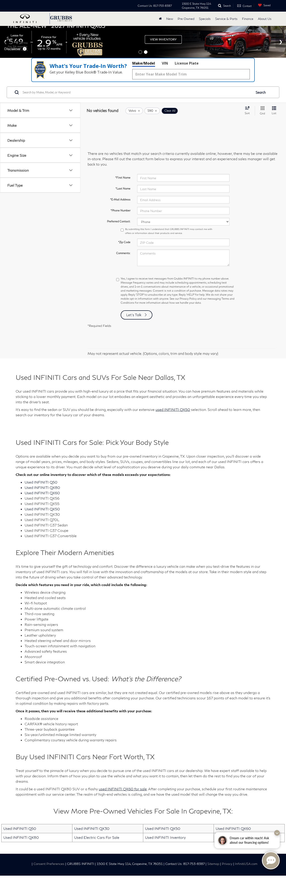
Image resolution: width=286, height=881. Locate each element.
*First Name (122, 177)
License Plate (187, 63)
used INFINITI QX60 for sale (123, 789)
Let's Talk (134, 315)
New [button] (169, 19)
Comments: (123, 253)
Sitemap (213, 864)
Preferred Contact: (118, 221)
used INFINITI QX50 (173, 409)
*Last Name (123, 188)
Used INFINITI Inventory (165, 837)
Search (261, 92)
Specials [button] (205, 19)
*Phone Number (120, 210)
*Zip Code (124, 242)
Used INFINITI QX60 (233, 828)
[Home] (160, 19)
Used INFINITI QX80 (21, 837)
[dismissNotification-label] (277, 833)
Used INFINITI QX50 (162, 828)
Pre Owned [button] (186, 19)
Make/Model (143, 63)
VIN (165, 63)
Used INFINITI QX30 (91, 828)
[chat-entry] (271, 860)
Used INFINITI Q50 (19, 828)
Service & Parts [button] (226, 19)
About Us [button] (264, 19)
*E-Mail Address (120, 199)
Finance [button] (247, 19)
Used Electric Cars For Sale (96, 837)
